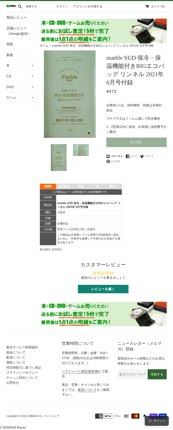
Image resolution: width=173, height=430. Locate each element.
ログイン (62, 6)
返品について (87, 389)
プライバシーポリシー (22, 372)
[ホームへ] (11, 6)
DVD (19, 87)
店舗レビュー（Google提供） (18, 30)
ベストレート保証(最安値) (80, 371)
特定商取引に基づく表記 (23, 367)
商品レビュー (16, 17)
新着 (9, 55)
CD (19, 76)
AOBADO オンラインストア (43, 416)
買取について (15, 362)
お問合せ (12, 382)
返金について (15, 352)
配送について (15, 357)
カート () (158, 6)
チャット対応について (22, 377)
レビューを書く (103, 289)
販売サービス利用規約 (22, 347)
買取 (9, 44)
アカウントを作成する (87, 6)
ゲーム (19, 97)
